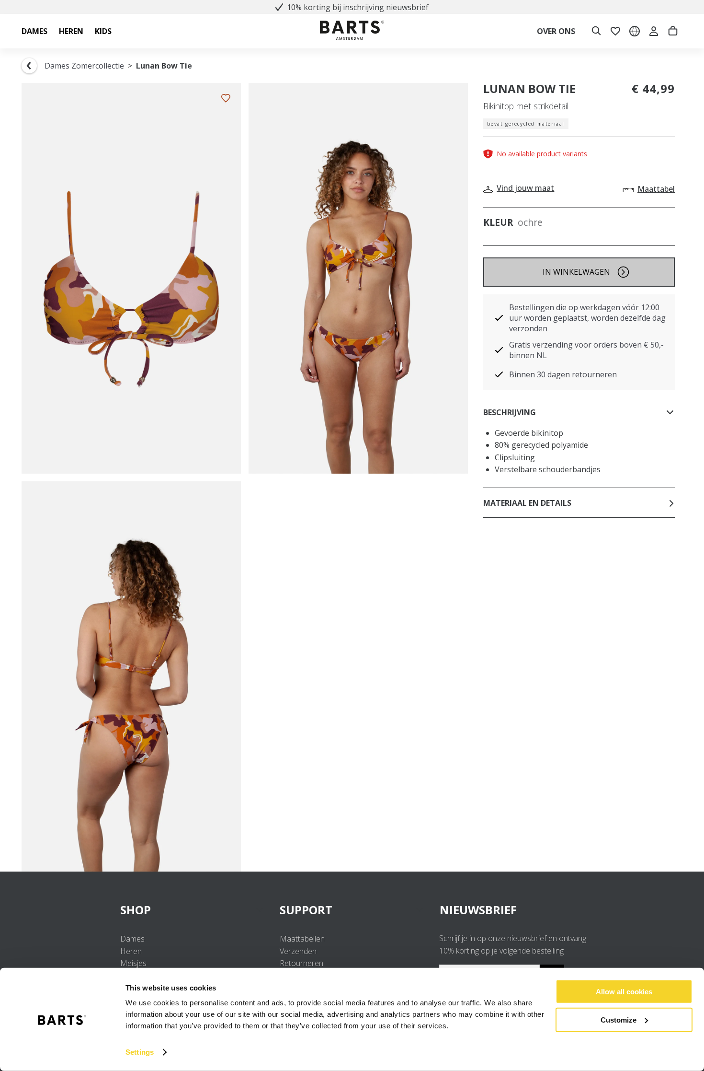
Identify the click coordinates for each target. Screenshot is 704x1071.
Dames (132, 938)
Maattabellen (302, 938)
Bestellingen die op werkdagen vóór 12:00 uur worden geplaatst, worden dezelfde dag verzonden (587, 318)
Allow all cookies (624, 992)
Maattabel (656, 189)
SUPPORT (306, 910)
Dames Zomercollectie (84, 65)
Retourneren (301, 963)
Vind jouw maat (525, 188)
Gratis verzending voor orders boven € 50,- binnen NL (586, 350)
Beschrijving (509, 412)
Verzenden (298, 951)
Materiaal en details (527, 503)
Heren (131, 951)
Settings (139, 1052)
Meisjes (133, 963)
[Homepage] (352, 31)
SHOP (135, 910)
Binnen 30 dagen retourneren (563, 374)
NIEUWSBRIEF (478, 910)
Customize (618, 1019)
